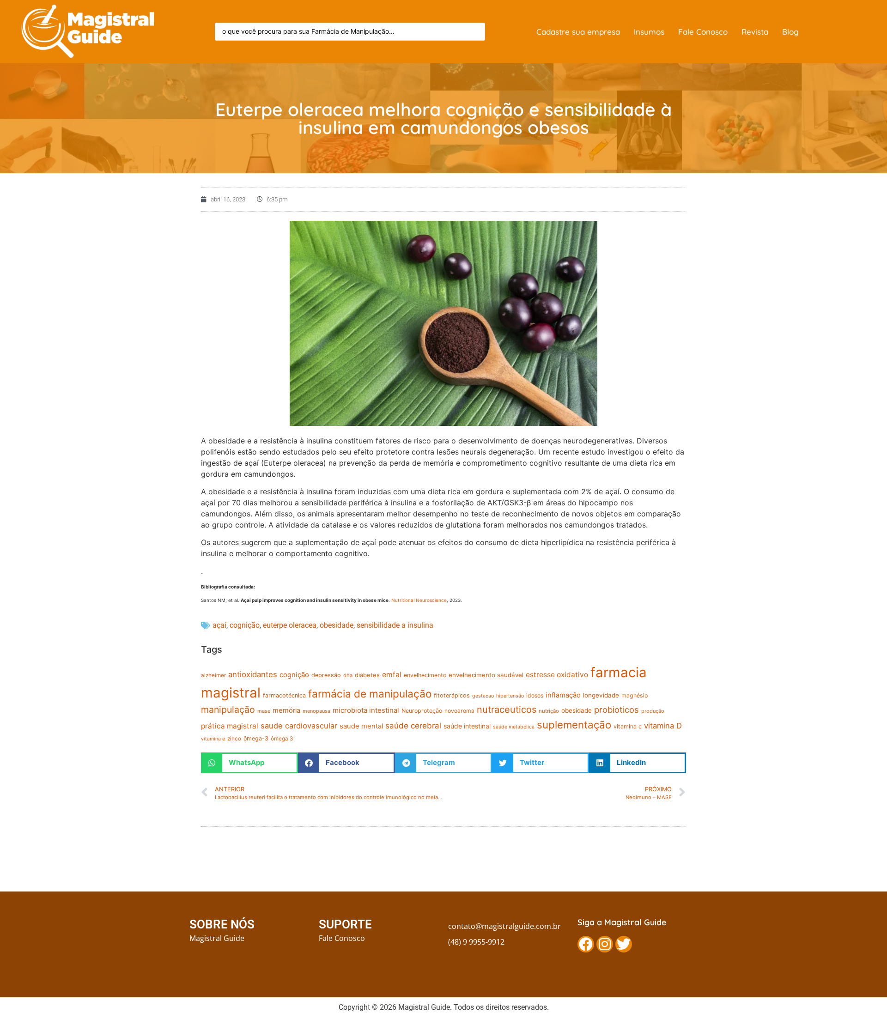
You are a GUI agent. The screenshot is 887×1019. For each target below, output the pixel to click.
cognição (245, 625)
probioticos (616, 709)
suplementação (574, 724)
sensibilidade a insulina (395, 625)
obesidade (336, 625)
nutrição (549, 711)
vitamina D (663, 725)
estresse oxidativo (557, 674)
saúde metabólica (514, 727)
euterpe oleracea (289, 625)
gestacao (483, 696)
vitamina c (628, 726)
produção (652, 711)
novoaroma (459, 710)
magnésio (634, 695)
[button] (249, 762)
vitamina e (213, 739)
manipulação (228, 709)
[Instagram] (604, 944)
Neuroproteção (421, 710)
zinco (234, 738)
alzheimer (213, 675)
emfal (391, 674)
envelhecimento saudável (486, 675)
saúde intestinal (467, 726)
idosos (534, 695)
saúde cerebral (413, 725)
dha (347, 675)
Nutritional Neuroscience (419, 600)
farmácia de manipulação (369, 693)
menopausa (316, 711)
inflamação (563, 695)
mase (263, 711)
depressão (326, 675)
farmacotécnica (284, 695)
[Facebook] (585, 944)
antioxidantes (252, 674)
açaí (219, 625)
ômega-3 (255, 738)
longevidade (601, 695)
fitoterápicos (452, 695)
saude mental (361, 726)
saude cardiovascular (299, 725)
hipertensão (510, 696)
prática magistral (229, 726)
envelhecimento (425, 675)
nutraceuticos (506, 709)
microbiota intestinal (366, 710)
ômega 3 (282, 738)
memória (286, 710)
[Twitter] (623, 944)
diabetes (367, 675)
